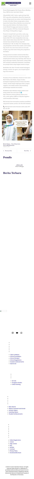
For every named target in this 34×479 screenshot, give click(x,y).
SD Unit (14, 374)
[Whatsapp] (21, 332)
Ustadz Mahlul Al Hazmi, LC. (12, 277)
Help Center (14, 428)
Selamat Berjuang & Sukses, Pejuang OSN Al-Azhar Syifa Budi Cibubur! (16, 218)
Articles (13, 431)
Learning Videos (13, 402)
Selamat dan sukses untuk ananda (13, 228)
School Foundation (15, 344)
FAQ (12, 430)
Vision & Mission (14, 342)
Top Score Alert (7, 237)
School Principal (14, 346)
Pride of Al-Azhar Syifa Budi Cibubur (15, 246)
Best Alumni (12, 396)
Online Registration (16, 424)
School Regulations (15, 348)
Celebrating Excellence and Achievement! (16, 268)
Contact (13, 433)
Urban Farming (16, 378)
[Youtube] (17, 332)
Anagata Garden (17, 376)
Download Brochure (17, 437)
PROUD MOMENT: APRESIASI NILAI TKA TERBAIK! (15, 258)
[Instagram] (12, 332)
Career (13, 426)
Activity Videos (13, 400)
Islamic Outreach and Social (17, 398)
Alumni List (13, 351)
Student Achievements (17, 350)
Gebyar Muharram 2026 (10, 286)
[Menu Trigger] (30, 3)
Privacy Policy (15, 435)
